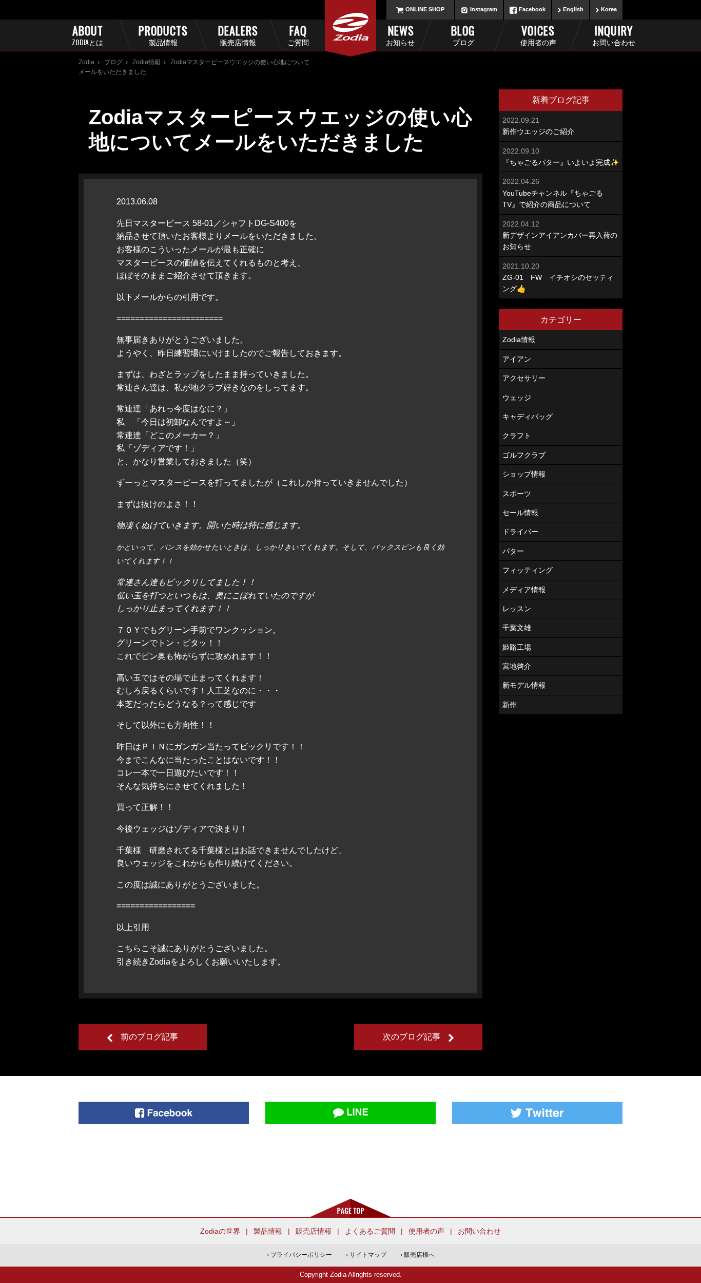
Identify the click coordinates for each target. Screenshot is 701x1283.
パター (513, 551)
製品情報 (268, 1231)
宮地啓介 (516, 666)
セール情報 (520, 512)
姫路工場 (516, 647)
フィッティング (527, 570)
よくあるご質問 (370, 1231)
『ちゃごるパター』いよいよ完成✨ (560, 156)
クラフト (516, 435)
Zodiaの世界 (220, 1231)
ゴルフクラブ (524, 455)
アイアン (516, 359)
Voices (538, 34)
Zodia (86, 62)
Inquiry (613, 34)
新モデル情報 (524, 685)
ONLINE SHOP (424, 9)
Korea (609, 9)
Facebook (532, 9)
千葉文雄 (516, 628)
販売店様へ (419, 1254)
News (400, 34)
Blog (463, 34)
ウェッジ (516, 397)
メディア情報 (524, 590)
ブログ (113, 62)
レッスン (516, 609)
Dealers (238, 34)
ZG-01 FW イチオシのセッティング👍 (558, 277)
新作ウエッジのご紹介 (538, 126)
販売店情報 (314, 1231)
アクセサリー (524, 378)
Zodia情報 (146, 62)
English (573, 9)
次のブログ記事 (411, 1036)
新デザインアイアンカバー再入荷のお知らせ (559, 235)
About (87, 34)
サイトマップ (367, 1254)
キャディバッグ (527, 416)
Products (162, 34)
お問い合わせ (479, 1231)
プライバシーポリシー (301, 1254)
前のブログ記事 (149, 1036)
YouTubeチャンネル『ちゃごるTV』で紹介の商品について (552, 193)
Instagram (483, 9)
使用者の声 (426, 1231)
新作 (509, 705)
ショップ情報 (524, 474)
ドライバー (520, 531)
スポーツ (516, 493)
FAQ (298, 34)
